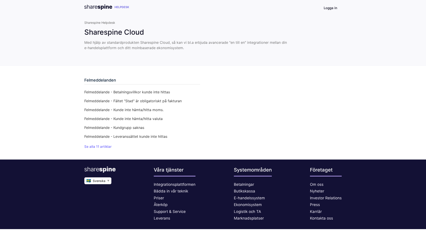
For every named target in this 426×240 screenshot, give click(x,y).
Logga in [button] (330, 8)
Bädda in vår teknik (171, 191)
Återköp (161, 204)
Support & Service (170, 211)
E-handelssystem (249, 198)
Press (315, 204)
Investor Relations (326, 198)
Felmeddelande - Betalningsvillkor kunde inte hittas (127, 92)
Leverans (162, 218)
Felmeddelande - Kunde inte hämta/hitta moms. (124, 110)
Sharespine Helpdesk (99, 22)
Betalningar (244, 184)
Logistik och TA (247, 211)
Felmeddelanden (100, 80)
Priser (159, 198)
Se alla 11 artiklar (98, 146)
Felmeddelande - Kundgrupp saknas (114, 127)
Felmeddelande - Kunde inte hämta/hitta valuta (123, 118)
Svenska (97, 180)
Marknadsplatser (249, 218)
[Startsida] (106, 8)
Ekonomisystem (248, 204)
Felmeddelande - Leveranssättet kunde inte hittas (125, 136)
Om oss (316, 184)
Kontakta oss (321, 218)
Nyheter (317, 191)
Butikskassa (244, 191)
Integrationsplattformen (174, 184)
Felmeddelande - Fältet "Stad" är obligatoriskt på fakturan (133, 101)
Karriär (316, 211)
